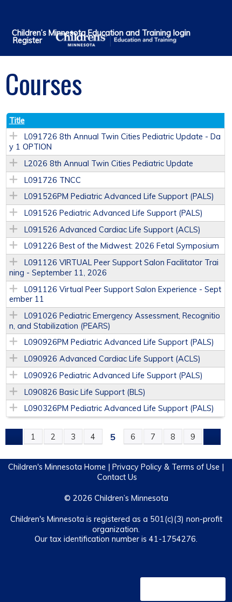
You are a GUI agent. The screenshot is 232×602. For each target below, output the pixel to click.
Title (17, 120)
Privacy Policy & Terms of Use (166, 467)
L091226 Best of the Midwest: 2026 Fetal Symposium (121, 246)
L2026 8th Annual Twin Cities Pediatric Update (108, 163)
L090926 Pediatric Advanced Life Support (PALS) (113, 375)
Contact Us (117, 477)
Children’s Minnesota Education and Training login (101, 33)
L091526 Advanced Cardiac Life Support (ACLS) (112, 230)
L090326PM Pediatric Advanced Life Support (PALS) (119, 408)
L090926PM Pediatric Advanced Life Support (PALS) (119, 342)
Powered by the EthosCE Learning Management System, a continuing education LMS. (183, 589)
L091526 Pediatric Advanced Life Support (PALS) (113, 213)
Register (27, 40)
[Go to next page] (212, 437)
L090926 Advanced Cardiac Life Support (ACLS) (112, 359)
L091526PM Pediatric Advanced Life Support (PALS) (119, 196)
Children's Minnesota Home (57, 467)
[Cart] (200, 15)
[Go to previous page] (14, 437)
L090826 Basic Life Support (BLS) (85, 392)
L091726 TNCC (52, 180)
